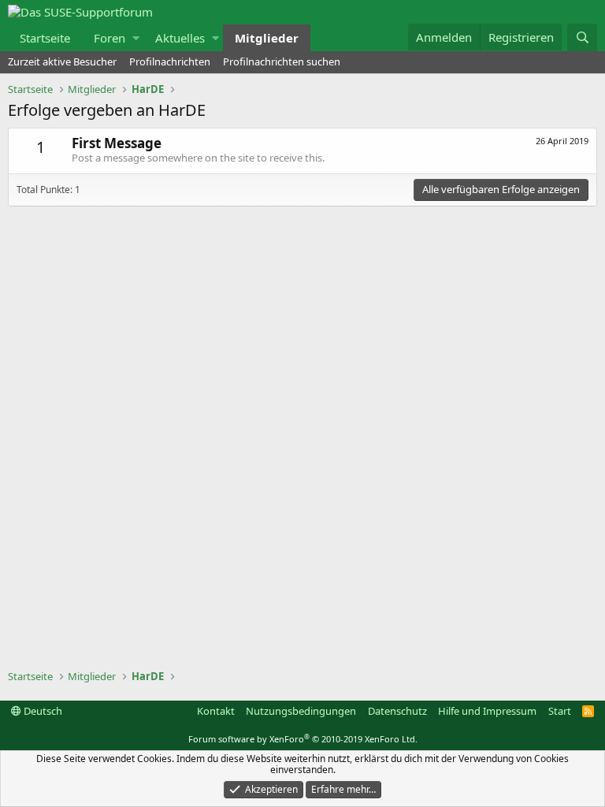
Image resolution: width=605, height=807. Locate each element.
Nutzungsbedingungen (301, 711)
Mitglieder (267, 38)
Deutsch (41, 711)
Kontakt (216, 711)
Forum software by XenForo (303, 739)
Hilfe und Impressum (487, 711)
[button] (135, 37)
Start (559, 711)
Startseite (45, 38)
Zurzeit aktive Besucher (62, 61)
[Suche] (582, 37)
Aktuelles (180, 38)
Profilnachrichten (169, 61)
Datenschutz (397, 711)
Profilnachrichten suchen (281, 61)
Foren (109, 38)
